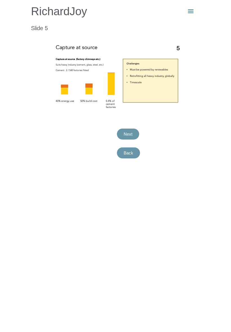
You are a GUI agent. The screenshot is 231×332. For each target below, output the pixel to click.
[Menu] (191, 11)
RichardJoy (59, 11)
